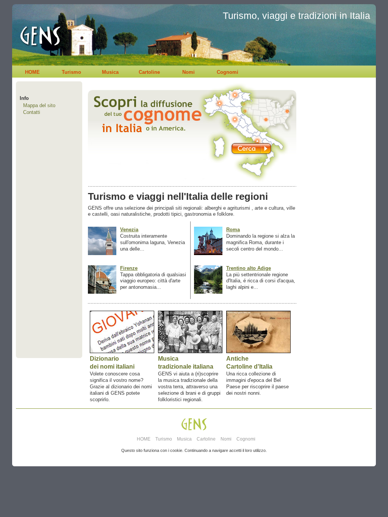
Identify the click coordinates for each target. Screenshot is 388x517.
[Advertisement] (334, 233)
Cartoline (149, 72)
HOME (32, 72)
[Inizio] (38, 64)
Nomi (188, 72)
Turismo (71, 72)
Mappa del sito (39, 105)
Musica (110, 72)
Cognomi (227, 72)
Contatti (31, 112)
